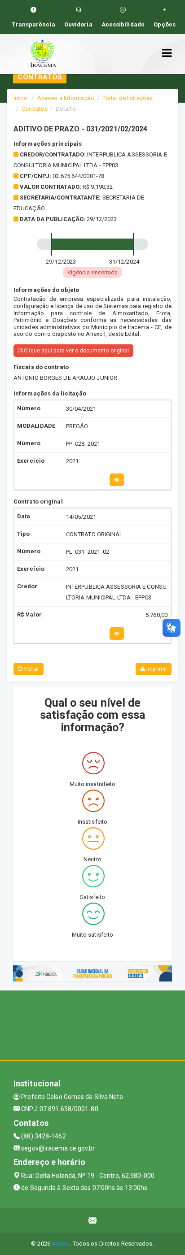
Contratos (35, 108)
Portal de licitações (127, 98)
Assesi (61, 1243)
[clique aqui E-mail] (93, 1220)
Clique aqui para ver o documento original (75, 350)
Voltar (30, 669)
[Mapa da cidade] (92, 1024)
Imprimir (156, 669)
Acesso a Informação (65, 98)
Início (20, 98)
